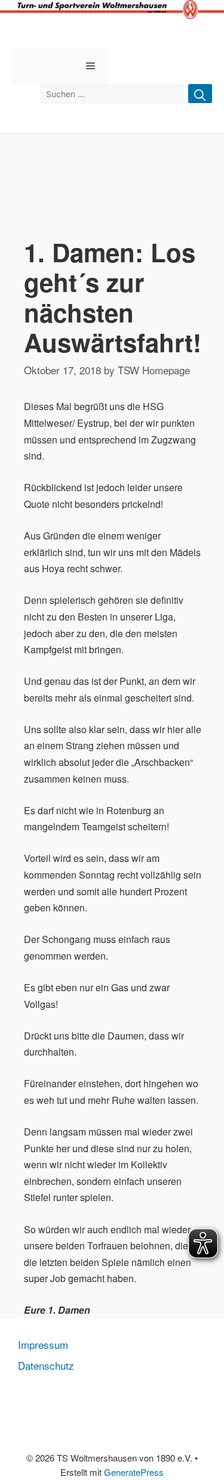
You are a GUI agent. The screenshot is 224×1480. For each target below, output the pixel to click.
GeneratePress (134, 1472)
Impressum (43, 1344)
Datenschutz (46, 1365)
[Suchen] (200, 93)
